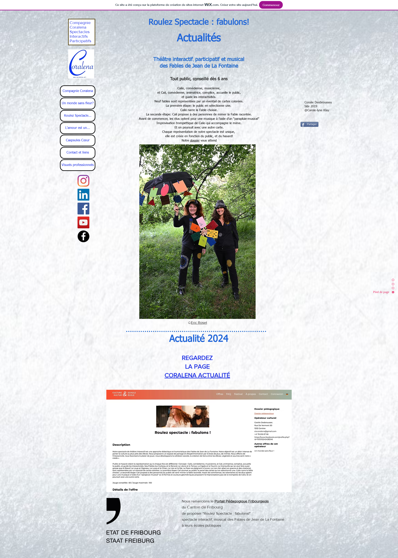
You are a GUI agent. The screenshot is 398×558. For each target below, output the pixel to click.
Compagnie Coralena (78, 91)
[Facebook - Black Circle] (83, 236)
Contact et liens (78, 152)
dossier (195, 140)
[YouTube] (83, 222)
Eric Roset (199, 323)
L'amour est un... (77, 128)
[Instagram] (83, 181)
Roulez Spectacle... (77, 115)
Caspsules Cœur (78, 140)
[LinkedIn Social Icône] (83, 195)
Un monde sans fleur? (78, 103)
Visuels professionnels (78, 165)
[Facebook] (83, 208)
